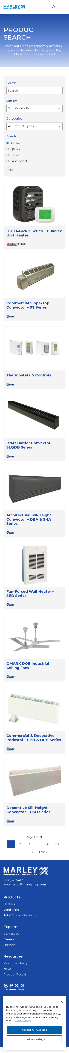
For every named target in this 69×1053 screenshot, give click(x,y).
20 (58, 845)
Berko (14, 155)
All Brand (17, 143)
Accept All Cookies (34, 1029)
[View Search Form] (53, 7)
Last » (43, 852)
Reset (10, 169)
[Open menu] (61, 7)
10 (48, 845)
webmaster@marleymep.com (25, 884)
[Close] (62, 1002)
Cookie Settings (34, 1039)
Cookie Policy (23, 1020)
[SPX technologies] (14, 987)
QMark (15, 149)
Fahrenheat (18, 161)
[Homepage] (26, 871)
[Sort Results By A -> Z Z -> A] (34, 108)
